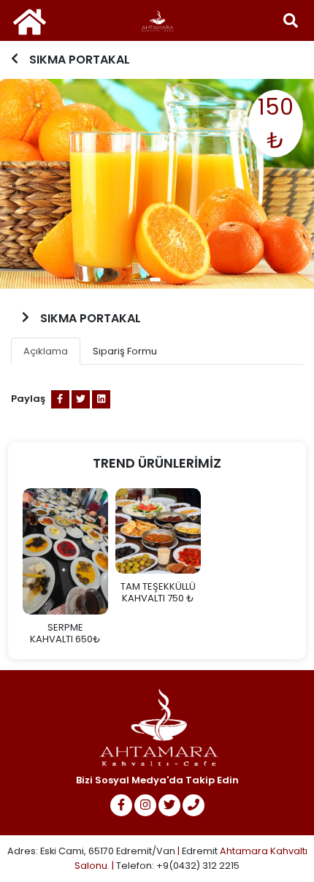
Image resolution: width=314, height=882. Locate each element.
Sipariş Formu (125, 351)
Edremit (200, 851)
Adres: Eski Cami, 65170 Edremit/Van (92, 851)
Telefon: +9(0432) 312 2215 (178, 865)
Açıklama (45, 351)
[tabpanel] (157, 184)
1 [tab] (155, 279)
